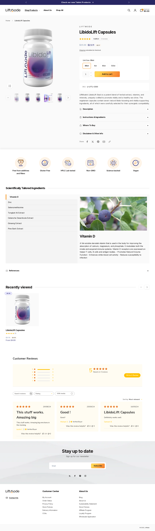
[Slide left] (26, 2)
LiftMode (147, 527)
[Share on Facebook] (87, 142)
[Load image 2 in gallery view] (27, 98)
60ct (104, 66)
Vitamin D (14, 197)
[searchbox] (21, 393)
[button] (32, 10)
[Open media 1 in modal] (38, 57)
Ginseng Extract (15, 223)
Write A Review (132, 375)
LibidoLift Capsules (15, 330)
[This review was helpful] (43, 433)
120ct (113, 66)
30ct (87, 66)
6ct (95, 66)
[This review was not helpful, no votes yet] (48, 433)
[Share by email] (103, 141)
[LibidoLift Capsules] (22, 321)
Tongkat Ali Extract (16, 213)
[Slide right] (128, 2)
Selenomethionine (15, 207)
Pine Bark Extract (15, 228)
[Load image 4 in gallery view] (48, 98)
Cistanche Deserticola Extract (20, 218)
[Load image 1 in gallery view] (16, 98)
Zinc (10, 202)
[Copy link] (109, 142)
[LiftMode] (12, 492)
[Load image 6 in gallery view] (59, 98)
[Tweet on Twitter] (93, 142)
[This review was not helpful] (92, 426)
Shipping (82, 50)
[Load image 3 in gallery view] (38, 98)
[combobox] (44, 394)
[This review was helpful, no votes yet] (88, 426)
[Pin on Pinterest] (98, 142)
